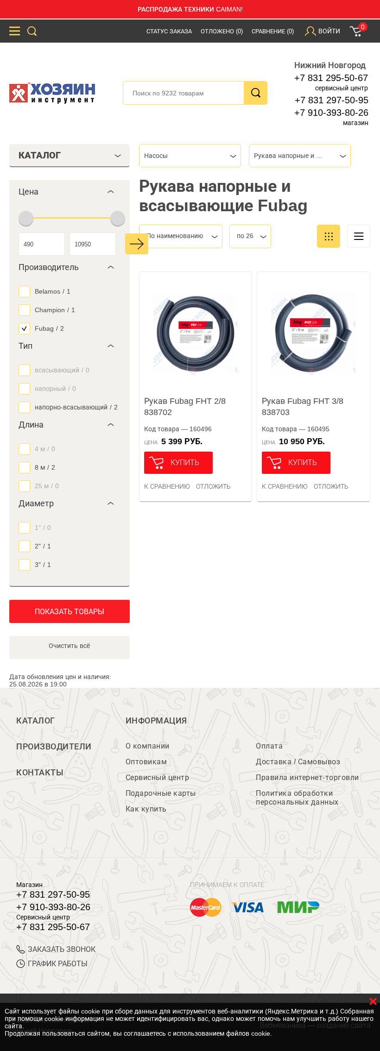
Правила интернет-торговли (307, 777)
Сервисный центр (158, 777)
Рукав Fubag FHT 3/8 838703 (302, 406)
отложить (213, 486)
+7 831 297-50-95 (331, 100)
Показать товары (69, 612)
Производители (54, 746)
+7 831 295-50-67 (331, 78)
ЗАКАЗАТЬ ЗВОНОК (61, 949)
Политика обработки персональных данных (297, 797)
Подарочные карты (161, 793)
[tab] (69, 191)
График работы (58, 964)
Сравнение (273, 31)
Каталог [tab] (40, 155)
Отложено (222, 31)
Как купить (146, 809)
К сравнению (167, 486)
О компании (148, 746)
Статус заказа (169, 31)
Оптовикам (146, 762)
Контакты (39, 772)
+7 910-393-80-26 (331, 112)
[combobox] (190, 155)
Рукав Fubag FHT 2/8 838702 (185, 406)
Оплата (269, 746)
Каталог (35, 720)
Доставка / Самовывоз (298, 762)
